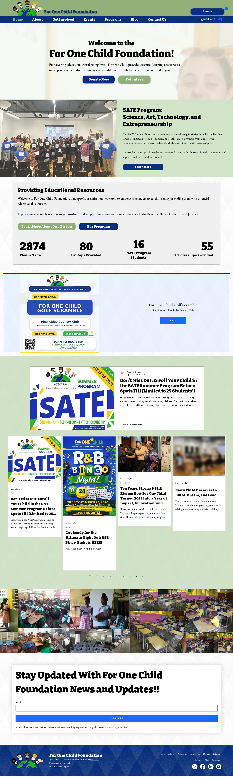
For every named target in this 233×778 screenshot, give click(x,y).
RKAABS (94, 759)
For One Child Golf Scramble (173, 304)
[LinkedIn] (211, 766)
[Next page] (137, 576)
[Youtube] (218, 766)
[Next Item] (224, 621)
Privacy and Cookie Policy (60, 762)
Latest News (125, 482)
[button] (226, 8)
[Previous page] (97, 576)
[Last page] (143, 576)
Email (18, 702)
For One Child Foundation (70, 11)
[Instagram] (194, 766)
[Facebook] (202, 766)
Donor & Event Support (59, 766)
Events (13, 493)
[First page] (90, 576)
